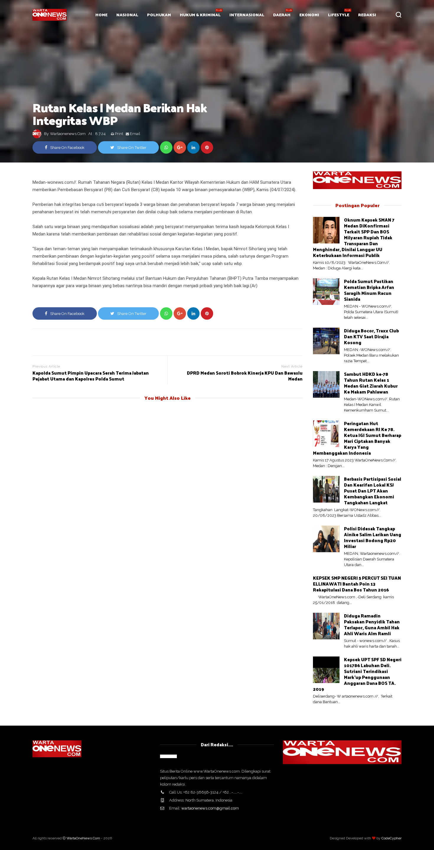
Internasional (246, 14)
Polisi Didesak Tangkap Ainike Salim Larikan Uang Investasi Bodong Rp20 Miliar (372, 537)
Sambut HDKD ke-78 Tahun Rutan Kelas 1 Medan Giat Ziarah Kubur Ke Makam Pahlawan (371, 383)
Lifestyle (338, 14)
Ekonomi (309, 14)
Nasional (127, 14)
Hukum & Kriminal (200, 14)
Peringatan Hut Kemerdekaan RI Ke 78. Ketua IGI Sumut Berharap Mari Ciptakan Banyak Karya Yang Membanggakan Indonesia (357, 438)
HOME (101, 14)
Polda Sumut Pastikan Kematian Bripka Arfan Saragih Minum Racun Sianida (369, 290)
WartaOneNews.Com (83, 838)
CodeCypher (391, 838)
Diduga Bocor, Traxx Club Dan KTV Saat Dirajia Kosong (371, 336)
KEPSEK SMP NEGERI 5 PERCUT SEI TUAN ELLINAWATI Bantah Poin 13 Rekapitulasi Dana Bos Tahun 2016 (357, 584)
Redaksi (367, 14)
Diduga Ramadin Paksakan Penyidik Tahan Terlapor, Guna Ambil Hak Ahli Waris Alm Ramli (372, 624)
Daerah (282, 14)
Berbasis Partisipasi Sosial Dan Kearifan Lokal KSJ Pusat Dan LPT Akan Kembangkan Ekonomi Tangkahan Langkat (372, 490)
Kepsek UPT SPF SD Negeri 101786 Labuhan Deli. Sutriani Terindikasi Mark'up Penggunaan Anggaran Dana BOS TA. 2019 (357, 674)
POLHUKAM (159, 14)
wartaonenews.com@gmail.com (210, 808)
